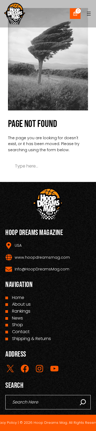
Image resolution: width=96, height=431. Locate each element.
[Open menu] (89, 13)
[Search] (83, 402)
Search (70, 166)
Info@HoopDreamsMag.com (42, 269)
